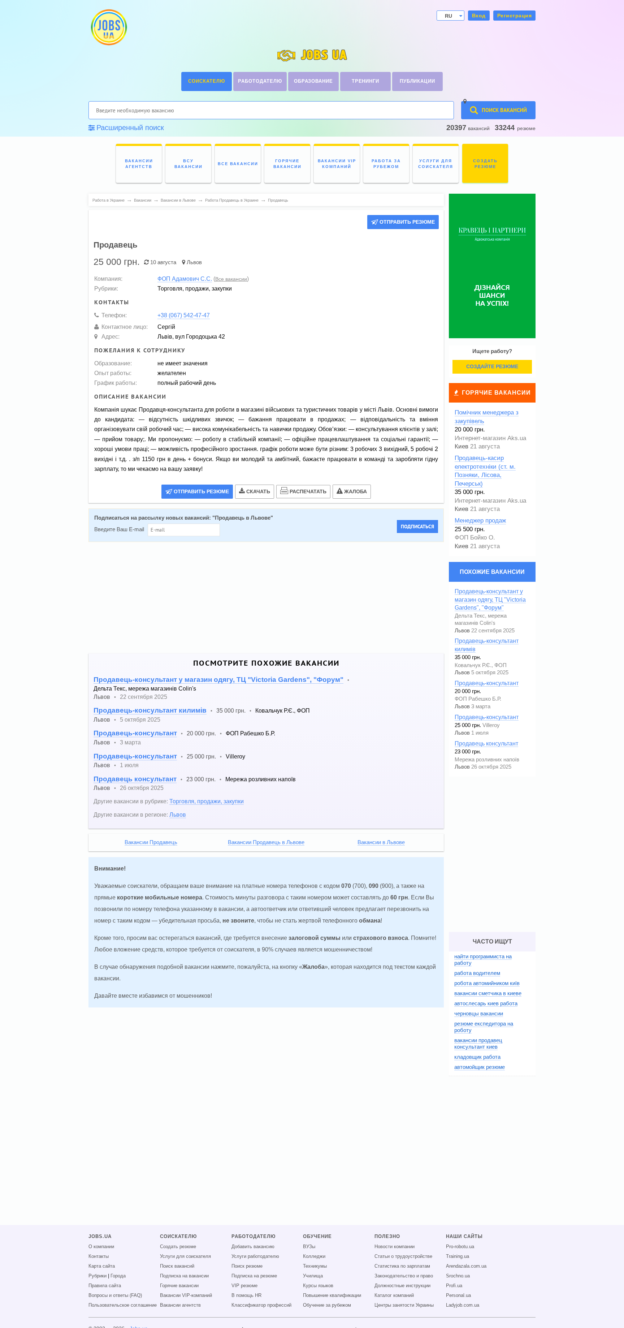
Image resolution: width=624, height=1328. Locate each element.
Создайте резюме (492, 366)
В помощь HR (246, 1295)
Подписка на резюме (254, 1275)
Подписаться (417, 526)
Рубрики (97, 1275)
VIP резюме (244, 1285)
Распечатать (308, 491)
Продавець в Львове (242, 518)
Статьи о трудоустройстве (403, 1256)
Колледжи (314, 1256)
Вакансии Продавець (151, 842)
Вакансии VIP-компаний (186, 1295)
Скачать (258, 491)
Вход (479, 15)
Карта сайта (101, 1266)
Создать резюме (178, 1246)
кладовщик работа (477, 1057)
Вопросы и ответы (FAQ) (115, 1295)
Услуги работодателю (255, 1256)
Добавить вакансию (252, 1246)
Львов (194, 262)
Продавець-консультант (135, 733)
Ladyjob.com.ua (462, 1305)
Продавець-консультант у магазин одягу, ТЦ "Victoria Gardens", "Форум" (218, 679)
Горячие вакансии (496, 393)
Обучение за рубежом (327, 1305)
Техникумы (315, 1266)
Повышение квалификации (332, 1295)
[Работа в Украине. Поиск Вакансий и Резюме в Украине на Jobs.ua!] (108, 27)
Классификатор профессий (261, 1305)
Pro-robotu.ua (460, 1246)
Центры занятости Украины (404, 1305)
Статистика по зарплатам (402, 1266)
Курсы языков (318, 1285)
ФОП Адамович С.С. (184, 278)
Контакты (98, 1256)
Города (118, 1275)
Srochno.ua (458, 1275)
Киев (461, 446)
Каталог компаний (394, 1295)
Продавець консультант (135, 779)
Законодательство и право (403, 1275)
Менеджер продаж (480, 520)
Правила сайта (104, 1285)
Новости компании (394, 1246)
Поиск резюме (247, 1266)
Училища (313, 1275)
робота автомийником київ (487, 983)
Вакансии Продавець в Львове (266, 842)
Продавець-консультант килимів (150, 710)
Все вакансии (231, 279)
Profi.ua (454, 1285)
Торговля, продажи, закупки (206, 801)
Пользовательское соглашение (122, 1305)
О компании (101, 1246)
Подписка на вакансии (184, 1275)
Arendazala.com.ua (466, 1266)
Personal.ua (458, 1295)
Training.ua (457, 1256)
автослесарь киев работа (485, 1003)
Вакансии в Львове (381, 842)
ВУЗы (309, 1246)
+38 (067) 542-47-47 (183, 315)
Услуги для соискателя (185, 1256)
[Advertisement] (261, 597)
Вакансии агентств (180, 1305)
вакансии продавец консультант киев (478, 1043)
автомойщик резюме (479, 1067)
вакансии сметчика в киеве (487, 993)
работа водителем (477, 973)
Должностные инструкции (402, 1285)
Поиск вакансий (177, 1266)
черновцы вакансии (478, 1013)
